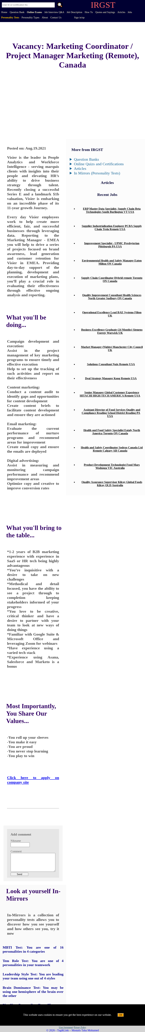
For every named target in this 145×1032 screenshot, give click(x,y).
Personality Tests (10, 17)
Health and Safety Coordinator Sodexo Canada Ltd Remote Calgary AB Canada (112, 449)
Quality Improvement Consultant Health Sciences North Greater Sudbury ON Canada (111, 297)
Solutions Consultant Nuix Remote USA (111, 364)
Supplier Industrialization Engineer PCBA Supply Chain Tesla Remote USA (112, 227)
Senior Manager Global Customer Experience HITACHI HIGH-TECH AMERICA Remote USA (110, 394)
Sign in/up (79, 17)
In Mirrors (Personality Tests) (97, 173)
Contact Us (55, 17)
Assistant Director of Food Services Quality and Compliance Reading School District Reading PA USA (111, 413)
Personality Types (30, 17)
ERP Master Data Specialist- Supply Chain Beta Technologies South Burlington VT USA (112, 210)
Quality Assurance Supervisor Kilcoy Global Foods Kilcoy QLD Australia (112, 484)
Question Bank (17, 12)
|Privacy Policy (80, 1027)
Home (4, 12)
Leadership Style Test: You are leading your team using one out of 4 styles (33, 976)
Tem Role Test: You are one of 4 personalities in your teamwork (33, 963)
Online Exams (34, 12)
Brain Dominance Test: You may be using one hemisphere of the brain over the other (33, 992)
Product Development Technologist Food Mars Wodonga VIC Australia (112, 466)
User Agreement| (66, 1027)
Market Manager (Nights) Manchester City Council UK (112, 348)
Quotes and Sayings (105, 12)
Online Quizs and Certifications (99, 164)
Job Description (74, 12)
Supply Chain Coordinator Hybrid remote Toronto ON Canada (111, 279)
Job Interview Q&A (54, 12)
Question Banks (86, 159)
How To (89, 12)
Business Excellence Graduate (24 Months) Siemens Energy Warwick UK (112, 331)
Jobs (130, 12)
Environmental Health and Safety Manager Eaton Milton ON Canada (112, 262)
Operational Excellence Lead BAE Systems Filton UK (111, 314)
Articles (121, 12)
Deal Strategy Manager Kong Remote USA (111, 378)
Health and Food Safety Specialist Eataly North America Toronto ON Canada (111, 432)
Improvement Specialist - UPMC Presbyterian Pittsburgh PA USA (111, 245)
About (45, 17)
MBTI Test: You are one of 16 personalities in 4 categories (33, 949)
